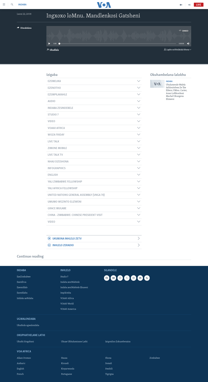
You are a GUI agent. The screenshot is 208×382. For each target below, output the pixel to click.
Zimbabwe (155, 358)
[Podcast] (133, 278)
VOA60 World (67, 304)
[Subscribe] (140, 278)
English (20, 369)
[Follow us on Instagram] (120, 278)
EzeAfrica (21, 282)
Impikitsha (65, 293)
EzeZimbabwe (24, 277)
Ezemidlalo (22, 287)
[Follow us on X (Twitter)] (126, 278)
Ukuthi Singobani (25, 342)
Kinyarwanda (67, 369)
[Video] (181, 5)
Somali (108, 363)
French (20, 374)
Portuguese (66, 374)
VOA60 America (68, 309)
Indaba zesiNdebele (70, 282)
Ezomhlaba (22, 293)
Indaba (22, 5)
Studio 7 (64, 277)
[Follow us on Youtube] (113, 278)
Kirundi (65, 363)
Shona (108, 358)
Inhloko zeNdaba (25, 298)
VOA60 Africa (67, 298)
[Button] (24, 28)
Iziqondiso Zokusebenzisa (117, 342)
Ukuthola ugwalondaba (28, 325)
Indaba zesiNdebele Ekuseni (74, 287)
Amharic (21, 363)
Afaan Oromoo (24, 358)
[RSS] (147, 278)
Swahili (109, 369)
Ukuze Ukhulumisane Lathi (74, 342)
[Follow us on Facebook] (106, 278)
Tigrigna (109, 374)
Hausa (64, 358)
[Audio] (189, 5)
